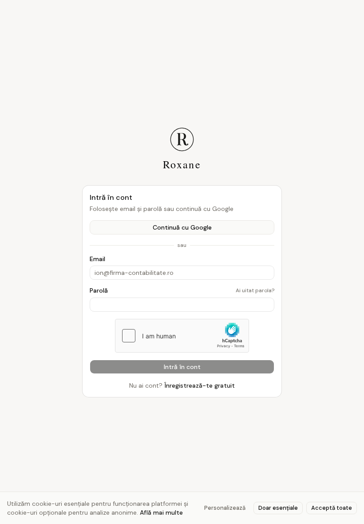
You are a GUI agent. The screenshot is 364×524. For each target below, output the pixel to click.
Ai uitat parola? (255, 290)
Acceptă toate (331, 508)
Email (97, 259)
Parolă (99, 290)
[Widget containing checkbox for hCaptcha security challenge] (182, 336)
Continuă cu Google (182, 227)
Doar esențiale (278, 508)
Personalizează (224, 508)
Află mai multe (161, 512)
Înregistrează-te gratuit (199, 385)
